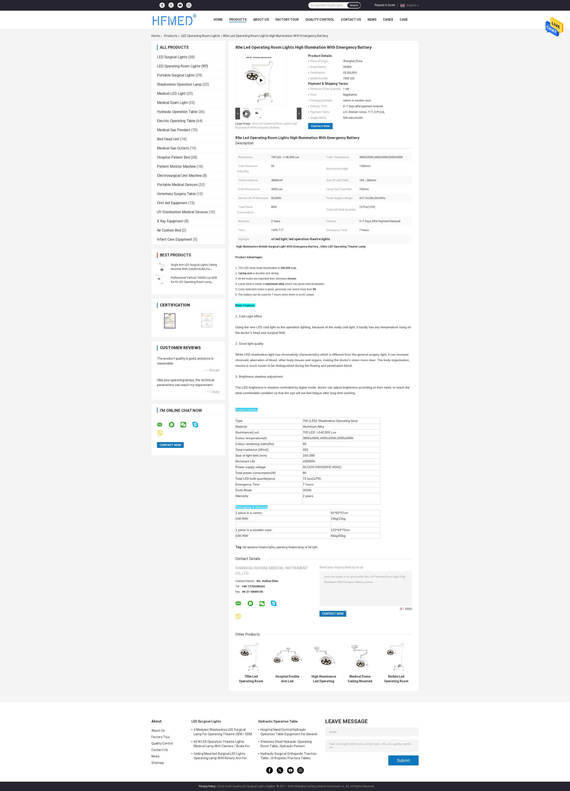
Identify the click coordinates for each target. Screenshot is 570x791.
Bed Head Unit (168, 139)
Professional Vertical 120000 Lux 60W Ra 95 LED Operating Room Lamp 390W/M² (194, 282)
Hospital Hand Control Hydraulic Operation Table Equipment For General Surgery (289, 732)
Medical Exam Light (172, 103)
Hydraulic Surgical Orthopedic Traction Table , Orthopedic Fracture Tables (288, 756)
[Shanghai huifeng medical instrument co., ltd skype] (198, 424)
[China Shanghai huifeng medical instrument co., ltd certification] (169, 321)
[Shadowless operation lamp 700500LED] (261, 80)
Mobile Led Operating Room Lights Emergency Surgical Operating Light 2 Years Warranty (396, 679)
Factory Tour (287, 19)
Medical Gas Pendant (173, 130)
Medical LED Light (171, 93)
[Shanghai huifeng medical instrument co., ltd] (175, 19)
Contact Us (351, 19)
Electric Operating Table (176, 121)
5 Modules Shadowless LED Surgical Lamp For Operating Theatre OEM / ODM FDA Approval (223, 732)
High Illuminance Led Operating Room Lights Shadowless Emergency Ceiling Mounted (323, 679)
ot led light (311, 547)
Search (354, 5)
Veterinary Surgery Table (176, 194)
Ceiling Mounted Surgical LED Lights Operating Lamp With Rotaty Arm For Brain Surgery (220, 756)
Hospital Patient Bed (173, 157)
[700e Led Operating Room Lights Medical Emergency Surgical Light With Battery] (251, 656)
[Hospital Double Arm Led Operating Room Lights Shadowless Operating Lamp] (287, 656)
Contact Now (320, 126)
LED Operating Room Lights (200, 36)
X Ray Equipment (170, 221)
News (372, 19)
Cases (388, 19)
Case (404, 19)
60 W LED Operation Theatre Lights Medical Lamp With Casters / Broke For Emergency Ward (222, 744)
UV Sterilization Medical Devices (182, 212)
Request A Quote (385, 5)
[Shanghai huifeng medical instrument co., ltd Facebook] (162, 5)
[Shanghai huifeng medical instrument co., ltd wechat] (186, 425)
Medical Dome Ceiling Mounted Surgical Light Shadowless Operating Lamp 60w (360, 679)
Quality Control (319, 19)
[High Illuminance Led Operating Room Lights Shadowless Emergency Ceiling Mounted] (323, 656)
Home (218, 19)
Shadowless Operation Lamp (179, 84)
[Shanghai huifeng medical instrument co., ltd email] (162, 425)
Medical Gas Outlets (173, 148)
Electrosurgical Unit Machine (179, 175)
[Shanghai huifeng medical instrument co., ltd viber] (162, 433)
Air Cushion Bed (169, 230)
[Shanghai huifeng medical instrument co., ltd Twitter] (171, 5)
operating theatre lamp (289, 547)
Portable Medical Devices (177, 185)
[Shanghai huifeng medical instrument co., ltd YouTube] (180, 5)
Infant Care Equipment (174, 239)
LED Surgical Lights (172, 57)
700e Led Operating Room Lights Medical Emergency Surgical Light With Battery (251, 679)
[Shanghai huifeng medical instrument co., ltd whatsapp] (174, 425)
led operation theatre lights (259, 547)
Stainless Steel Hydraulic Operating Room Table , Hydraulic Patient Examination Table (286, 744)
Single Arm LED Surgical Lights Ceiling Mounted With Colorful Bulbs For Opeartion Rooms (194, 269)
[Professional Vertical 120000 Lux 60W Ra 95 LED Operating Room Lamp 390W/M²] (161, 279)
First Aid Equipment (172, 203)
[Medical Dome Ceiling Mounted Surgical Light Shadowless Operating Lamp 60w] (360, 656)
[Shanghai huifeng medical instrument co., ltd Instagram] (189, 5)
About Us (261, 19)
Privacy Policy (207, 786)
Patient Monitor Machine (176, 166)
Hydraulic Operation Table (177, 112)
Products (237, 19)
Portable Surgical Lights (176, 75)
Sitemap (157, 763)
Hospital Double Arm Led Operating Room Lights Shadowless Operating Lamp (287, 679)
